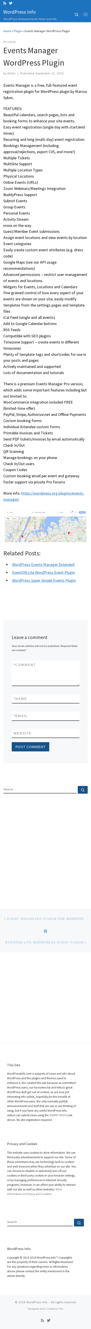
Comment (24, 665)
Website (22, 733)
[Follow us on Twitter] (10, 3)
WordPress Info (37, 1302)
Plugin (18, 31)
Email (20, 716)
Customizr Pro (54, 1308)
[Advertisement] (45, 847)
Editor (12, 73)
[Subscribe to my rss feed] (4, 3)
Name (20, 699)
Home (7, 31)
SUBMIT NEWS (58, 1115)
